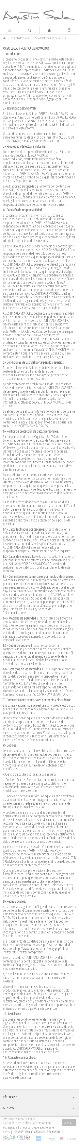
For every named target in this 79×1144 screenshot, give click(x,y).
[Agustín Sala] (39, 17)
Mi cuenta (9, 1107)
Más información (20, 1136)
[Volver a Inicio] (4, 38)
